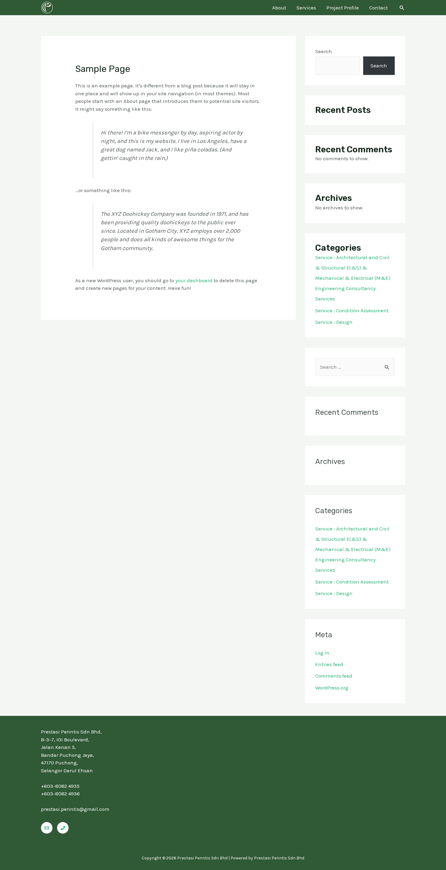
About (279, 8)
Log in (322, 653)
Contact (378, 8)
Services (306, 8)
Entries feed (329, 664)
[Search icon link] (402, 8)
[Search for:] (355, 367)
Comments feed (333, 676)
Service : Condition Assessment (352, 310)
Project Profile (342, 8)
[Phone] (63, 828)
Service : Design (334, 322)
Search (323, 51)
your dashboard (193, 280)
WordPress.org (331, 688)
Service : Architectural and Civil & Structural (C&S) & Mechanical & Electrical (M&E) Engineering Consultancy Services (352, 278)
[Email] (46, 828)
